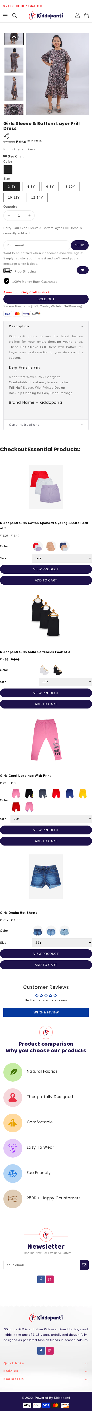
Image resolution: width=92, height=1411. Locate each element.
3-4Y (12, 186)
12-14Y (37, 197)
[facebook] (41, 1279)
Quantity (10, 206)
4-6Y (31, 186)
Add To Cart (46, 580)
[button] (46, 326)
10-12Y (14, 197)
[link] (46, 1364)
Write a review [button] (46, 1012)
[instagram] (50, 1279)
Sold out (46, 299)
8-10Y (70, 186)
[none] (14, 37)
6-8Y (50, 186)
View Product (46, 569)
